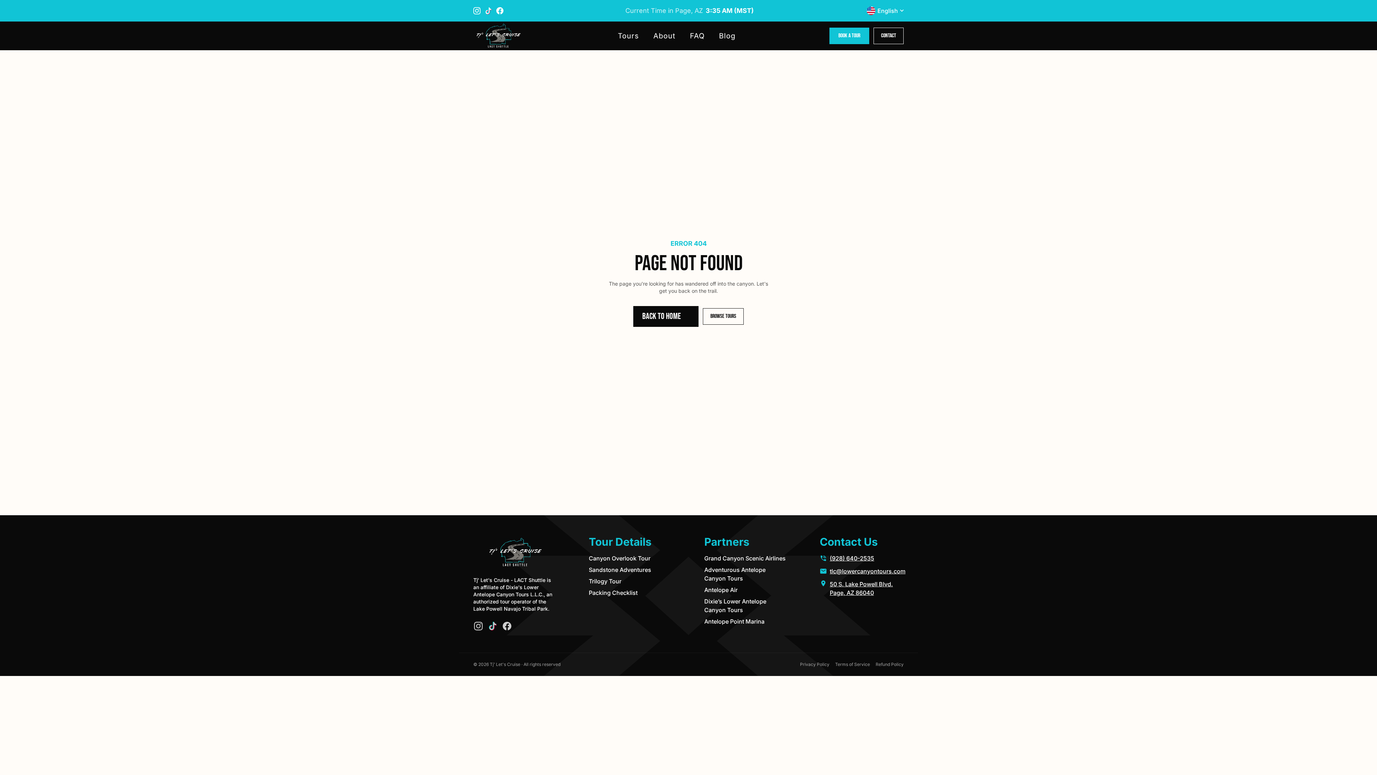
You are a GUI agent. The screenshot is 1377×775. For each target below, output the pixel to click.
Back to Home (661, 316)
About (664, 36)
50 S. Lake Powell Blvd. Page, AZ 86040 (861, 588)
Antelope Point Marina (734, 621)
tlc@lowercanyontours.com (867, 571)
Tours (628, 36)
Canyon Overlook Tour (619, 558)
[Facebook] (507, 626)
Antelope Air (721, 589)
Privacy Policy (814, 664)
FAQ (697, 36)
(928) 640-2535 (852, 558)
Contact (888, 35)
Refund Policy (890, 664)
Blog (727, 36)
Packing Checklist (613, 592)
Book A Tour (849, 35)
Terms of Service (852, 664)
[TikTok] (493, 626)
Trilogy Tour (605, 581)
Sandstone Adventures (620, 569)
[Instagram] (478, 626)
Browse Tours (723, 316)
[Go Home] (498, 36)
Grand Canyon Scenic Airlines (745, 558)
